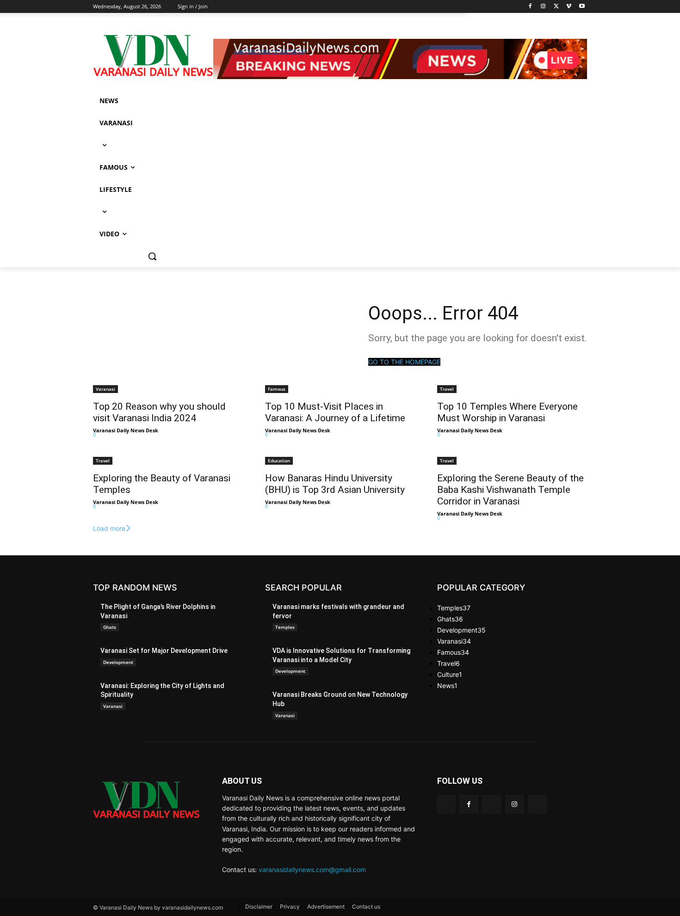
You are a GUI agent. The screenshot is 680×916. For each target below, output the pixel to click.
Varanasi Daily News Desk (125, 430)
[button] (152, 256)
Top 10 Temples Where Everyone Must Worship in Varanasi (507, 412)
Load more (109, 528)
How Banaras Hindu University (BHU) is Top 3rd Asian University (335, 484)
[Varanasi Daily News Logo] (153, 55)
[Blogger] (446, 804)
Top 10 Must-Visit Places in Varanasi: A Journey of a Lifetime (335, 412)
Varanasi (105, 389)
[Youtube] (581, 6)
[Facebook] (530, 6)
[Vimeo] (568, 6)
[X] (556, 6)
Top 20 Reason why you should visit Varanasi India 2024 (159, 412)
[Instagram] (543, 6)
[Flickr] (491, 804)
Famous (276, 389)
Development (118, 662)
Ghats (109, 627)
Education (279, 460)
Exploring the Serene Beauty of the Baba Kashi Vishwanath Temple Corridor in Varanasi (510, 490)
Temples (285, 627)
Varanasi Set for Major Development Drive (164, 650)
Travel (447, 389)
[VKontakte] (537, 804)
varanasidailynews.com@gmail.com (312, 869)
